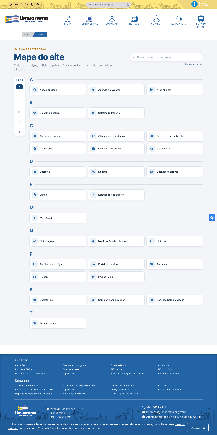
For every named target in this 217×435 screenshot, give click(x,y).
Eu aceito (198, 427)
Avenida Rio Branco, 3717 (66, 413)
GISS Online (116, 369)
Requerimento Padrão (169, 373)
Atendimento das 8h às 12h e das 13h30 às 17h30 (171, 418)
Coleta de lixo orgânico (75, 365)
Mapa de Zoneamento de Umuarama (33, 393)
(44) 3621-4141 (156, 407)
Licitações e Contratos (169, 389)
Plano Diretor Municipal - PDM (126, 393)
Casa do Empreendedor (123, 385)
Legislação (68, 373)
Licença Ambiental (120, 389)
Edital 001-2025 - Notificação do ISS (34, 389)
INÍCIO (26, 34)
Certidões (20, 365)
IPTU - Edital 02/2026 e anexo (30, 373)
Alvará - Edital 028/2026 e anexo (80, 385)
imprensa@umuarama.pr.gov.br (166, 412)
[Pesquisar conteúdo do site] (127, 5)
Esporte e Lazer (71, 369)
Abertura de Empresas (26, 385)
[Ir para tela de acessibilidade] (11, 4)
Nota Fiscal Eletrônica (74, 393)
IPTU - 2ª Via (165, 369)
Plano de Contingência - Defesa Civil (129, 373)
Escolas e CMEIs (23, 369)
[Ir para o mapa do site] (37, 4)
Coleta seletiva (118, 365)
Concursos (163, 365)
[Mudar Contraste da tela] (32, 4)
